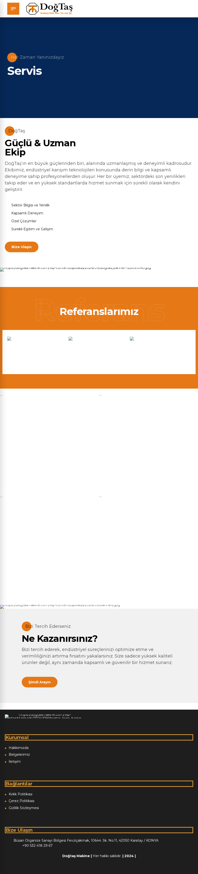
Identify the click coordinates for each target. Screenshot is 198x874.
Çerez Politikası (21, 801)
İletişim (15, 761)
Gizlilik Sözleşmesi (24, 808)
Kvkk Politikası (20, 794)
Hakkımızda (18, 748)
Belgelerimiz (19, 754)
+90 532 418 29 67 (37, 845)
